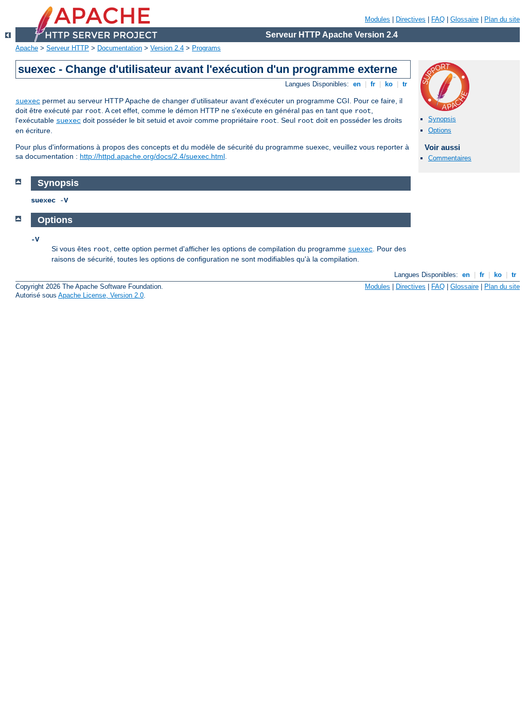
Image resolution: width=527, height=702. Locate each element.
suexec (27, 101)
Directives (411, 19)
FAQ (438, 19)
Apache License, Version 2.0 (101, 295)
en (357, 84)
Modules (377, 19)
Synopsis (442, 119)
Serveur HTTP (67, 48)
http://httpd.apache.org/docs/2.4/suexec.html (152, 156)
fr (372, 84)
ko (389, 84)
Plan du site (502, 19)
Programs (206, 48)
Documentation (119, 48)
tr (404, 84)
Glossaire (464, 19)
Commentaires (449, 158)
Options (439, 130)
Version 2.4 (167, 48)
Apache (26, 48)
